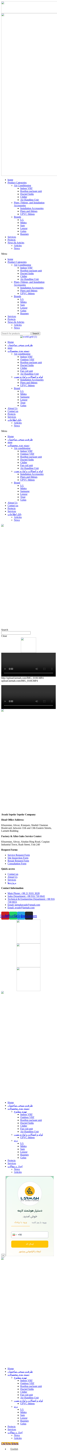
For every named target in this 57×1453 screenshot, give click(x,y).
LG (22, 219)
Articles (18, 245)
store (10, 348)
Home (11, 342)
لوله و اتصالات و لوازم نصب (28, 377)
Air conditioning (22, 353)
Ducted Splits (27, 194)
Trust (22, 402)
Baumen (24, 234)
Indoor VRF (26, 188)
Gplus (23, 231)
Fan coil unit (26, 371)
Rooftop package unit (31, 191)
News (17, 248)
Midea (23, 222)
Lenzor (23, 228)
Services (12, 237)
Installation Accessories (32, 208)
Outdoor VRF (27, 359)
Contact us (13, 411)
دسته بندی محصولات (18, 351)
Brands (17, 217)
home (10, 179)
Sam (22, 225)
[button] (28, 253)
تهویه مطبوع (20, 1111)
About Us (12, 408)
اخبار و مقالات (15, 1166)
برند (16, 1140)
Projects (12, 239)
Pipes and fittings (28, 211)
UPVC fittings (27, 214)
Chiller (23, 197)
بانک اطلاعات (15, 420)
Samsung (24, 397)
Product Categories (17, 182)
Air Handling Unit (29, 199)
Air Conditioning (22, 185)
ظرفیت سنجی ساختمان (20, 345)
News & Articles (16, 242)
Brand (17, 388)
